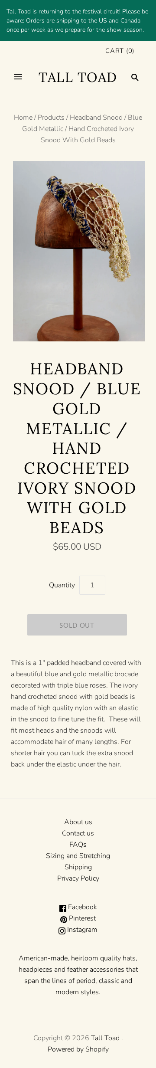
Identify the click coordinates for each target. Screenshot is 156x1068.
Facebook (81, 907)
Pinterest (81, 918)
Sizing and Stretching (78, 856)
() (119, 50)
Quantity (62, 585)
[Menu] (18, 77)
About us (78, 822)
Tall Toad (105, 1038)
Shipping (78, 867)
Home (23, 117)
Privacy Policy (78, 878)
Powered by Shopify (78, 1049)
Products (51, 117)
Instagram (81, 929)
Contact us (78, 833)
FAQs (78, 844)
